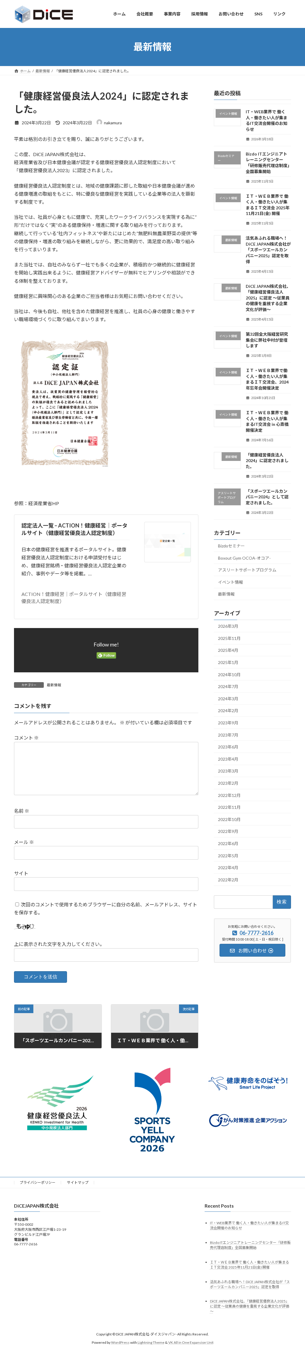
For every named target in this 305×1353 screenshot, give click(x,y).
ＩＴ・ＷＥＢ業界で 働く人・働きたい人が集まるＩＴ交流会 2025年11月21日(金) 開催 (249, 1264)
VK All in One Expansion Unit (191, 1342)
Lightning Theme (151, 1342)
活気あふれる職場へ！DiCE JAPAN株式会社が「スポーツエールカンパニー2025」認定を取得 (268, 250)
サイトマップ (77, 1182)
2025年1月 (228, 662)
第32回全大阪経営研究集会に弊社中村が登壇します (267, 340)
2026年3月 (228, 626)
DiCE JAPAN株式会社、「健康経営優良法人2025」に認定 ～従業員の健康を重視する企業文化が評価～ (268, 297)
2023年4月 (228, 758)
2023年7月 (228, 734)
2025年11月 (229, 638)
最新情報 (54, 685)
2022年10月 (229, 819)
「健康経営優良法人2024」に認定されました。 (267, 460)
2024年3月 (228, 698)
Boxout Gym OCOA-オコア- (244, 557)
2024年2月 (228, 710)
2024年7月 (228, 686)
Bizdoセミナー (231, 545)
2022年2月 (228, 879)
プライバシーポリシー (37, 1182)
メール (24, 842)
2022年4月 (228, 867)
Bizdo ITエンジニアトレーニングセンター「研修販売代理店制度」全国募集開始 (250, 1245)
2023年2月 (228, 783)
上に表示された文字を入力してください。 (59, 944)
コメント (26, 738)
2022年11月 (229, 807)
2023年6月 (228, 746)
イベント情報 (230, 581)
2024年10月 (229, 674)
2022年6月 (228, 843)
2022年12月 (229, 795)
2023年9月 (228, 722)
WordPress (120, 1342)
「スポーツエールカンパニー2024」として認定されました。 (267, 496)
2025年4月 (228, 650)
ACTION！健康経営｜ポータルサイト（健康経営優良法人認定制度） (73, 597)
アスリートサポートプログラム (247, 569)
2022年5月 (228, 855)
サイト (21, 873)
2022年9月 (228, 831)
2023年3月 (228, 770)
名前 (21, 811)
